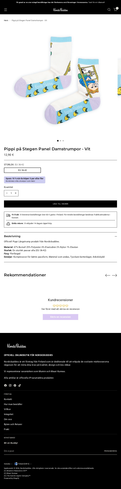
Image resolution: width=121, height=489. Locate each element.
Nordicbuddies (25, 468)
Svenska (7, 464)
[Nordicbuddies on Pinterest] (15, 386)
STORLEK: (14, 164)
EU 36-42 (22, 170)
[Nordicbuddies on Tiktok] (20, 386)
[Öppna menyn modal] (6, 10)
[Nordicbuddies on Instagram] (10, 386)
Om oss (8, 419)
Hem (6, 20)
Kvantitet (8, 187)
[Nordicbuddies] (60, 9)
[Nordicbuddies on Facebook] (6, 386)
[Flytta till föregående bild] (107, 275)
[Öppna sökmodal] (109, 10)
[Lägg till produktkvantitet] (15, 193)
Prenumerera (110, 451)
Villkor (7, 409)
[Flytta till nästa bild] (114, 275)
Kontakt (8, 399)
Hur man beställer (13, 404)
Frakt (6, 429)
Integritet (8, 414)
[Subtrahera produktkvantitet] (6, 193)
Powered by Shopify (11, 478)
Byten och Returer (13, 424)
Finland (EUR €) (23, 464)
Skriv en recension (60, 317)
